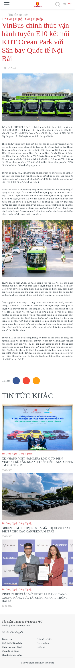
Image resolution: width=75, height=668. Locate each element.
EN (64, 4)
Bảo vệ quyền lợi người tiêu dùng (37, 662)
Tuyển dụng (44, 643)
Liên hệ (41, 647)
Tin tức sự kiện (18, 14)
